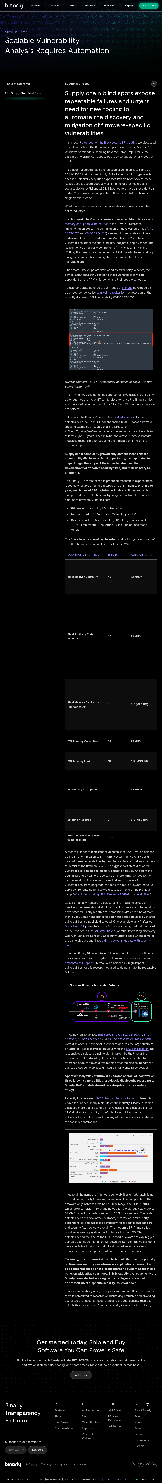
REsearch (109, 5)
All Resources (90, 1410)
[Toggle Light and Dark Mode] (154, 84)
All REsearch (116, 1410)
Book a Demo (149, 5)
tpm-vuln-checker (108, 292)
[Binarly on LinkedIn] (141, 1464)
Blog (84, 1416)
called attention (125, 417)
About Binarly (142, 1410)
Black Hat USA (74, 926)
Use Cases (61, 1422)
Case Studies (90, 1422)
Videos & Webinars (88, 1436)
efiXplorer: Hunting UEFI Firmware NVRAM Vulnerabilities (112, 894)
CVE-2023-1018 (95, 233)
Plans (58, 1416)
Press (137, 1428)
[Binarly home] (14, 6)
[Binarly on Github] (147, 1464)
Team (138, 1416)
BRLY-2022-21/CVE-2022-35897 (129, 1039)
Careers (139, 1446)
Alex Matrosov (79, 83)
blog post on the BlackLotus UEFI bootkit (109, 142)
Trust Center (80, 1464)
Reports (87, 1428)
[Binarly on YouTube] (154, 1464)
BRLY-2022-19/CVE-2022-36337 (120, 1034)
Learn (71, 5)
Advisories (89, 5)
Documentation (64, 1428)
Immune (127, 287)
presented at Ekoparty (79, 963)
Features (60, 1410)
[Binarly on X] (134, 1464)
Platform (35, 5)
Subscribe (37, 1450)
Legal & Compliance (58, 1464)
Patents (139, 1434)
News (138, 1422)
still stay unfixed (104, 931)
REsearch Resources (115, 1418)
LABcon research (137, 1048)
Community (141, 1440)
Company (129, 5)
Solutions (54, 5)
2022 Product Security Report (116, 1098)
